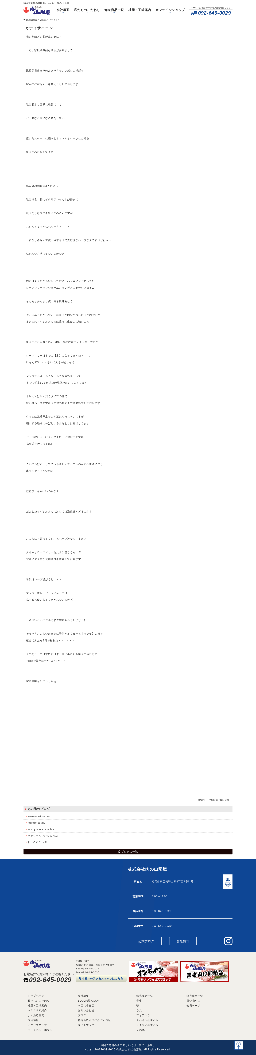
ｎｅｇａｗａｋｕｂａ (41, 829)
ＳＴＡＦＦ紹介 (37, 1010)
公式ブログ (146, 941)
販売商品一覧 (195, 995)
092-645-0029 (214, 13)
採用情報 (33, 1020)
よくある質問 (36, 1015)
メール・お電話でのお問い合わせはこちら (211, 7)
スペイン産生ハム (147, 1020)
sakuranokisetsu (39, 816)
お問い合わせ (86, 1010)
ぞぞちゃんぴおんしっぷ (43, 835)
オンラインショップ (170, 9)
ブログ (43, 19)
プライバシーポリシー (41, 1030)
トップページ (36, 995)
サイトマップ (86, 1025)
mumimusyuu (37, 822)
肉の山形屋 (31, 19)
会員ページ (193, 1005)
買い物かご (193, 1000)
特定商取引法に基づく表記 (94, 1020)
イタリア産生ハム (147, 1025)
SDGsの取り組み (88, 1000)
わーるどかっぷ (37, 842)
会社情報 (182, 941)
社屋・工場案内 (139, 9)
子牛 (139, 1000)
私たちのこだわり (87, 9)
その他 (140, 1030)
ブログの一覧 (129, 851)
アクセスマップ (37, 1025)
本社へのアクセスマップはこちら (102, 978)
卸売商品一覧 (114, 9)
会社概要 (63, 9)
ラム (139, 1010)
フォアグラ (143, 1015)
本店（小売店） (87, 1005)
